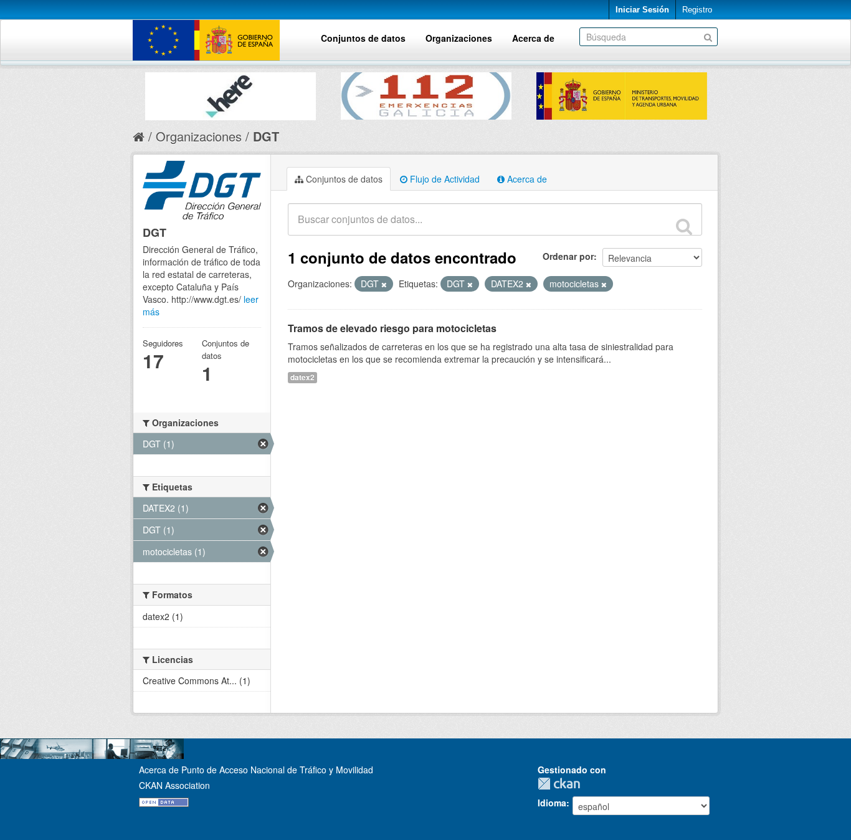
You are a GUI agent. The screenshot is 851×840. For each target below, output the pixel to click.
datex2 (302, 377)
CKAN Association (174, 785)
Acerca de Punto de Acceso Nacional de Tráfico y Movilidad (256, 769)
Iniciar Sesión (642, 9)
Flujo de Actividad (443, 179)
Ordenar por (568, 256)
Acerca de (533, 38)
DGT (266, 136)
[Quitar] (384, 284)
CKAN (562, 783)
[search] (684, 226)
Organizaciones (459, 38)
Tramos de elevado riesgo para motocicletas (392, 328)
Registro (697, 9)
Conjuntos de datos (363, 38)
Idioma (552, 802)
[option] (230, 93)
